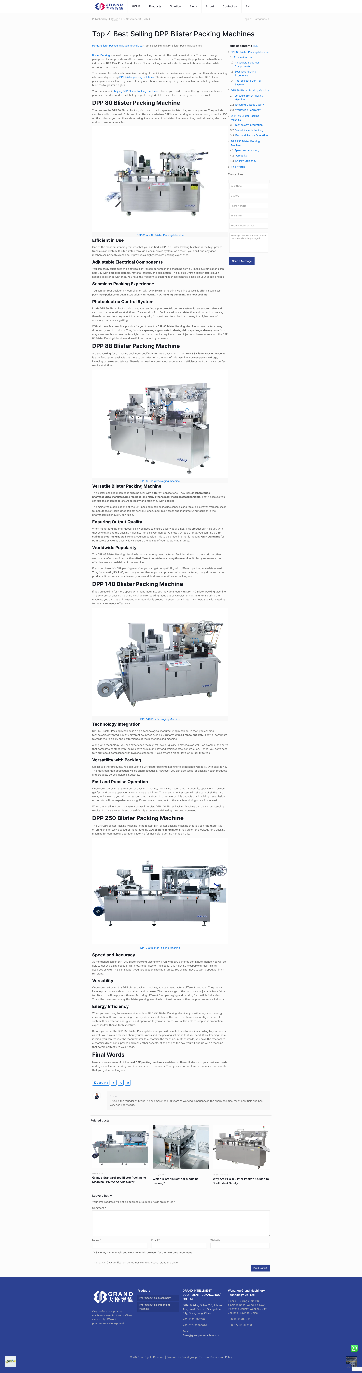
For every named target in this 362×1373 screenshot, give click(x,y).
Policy (228, 1357)
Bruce (114, 19)
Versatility (241, 155)
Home (95, 45)
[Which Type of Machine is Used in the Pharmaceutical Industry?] (8, 1361)
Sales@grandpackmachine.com (201, 1335)
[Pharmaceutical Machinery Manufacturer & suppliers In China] (109, 6)
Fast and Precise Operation (251, 135)
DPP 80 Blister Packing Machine (249, 52)
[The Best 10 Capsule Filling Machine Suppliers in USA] (354, 1361)
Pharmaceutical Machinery (155, 1297)
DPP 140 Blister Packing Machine (245, 117)
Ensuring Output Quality (249, 104)
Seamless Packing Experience (245, 73)
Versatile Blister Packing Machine (249, 97)
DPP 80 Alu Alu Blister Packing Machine (160, 235)
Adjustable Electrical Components (247, 64)
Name (96, 1240)
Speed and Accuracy (247, 150)
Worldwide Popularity (248, 109)
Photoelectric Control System (248, 82)
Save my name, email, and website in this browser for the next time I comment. (144, 1252)
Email (155, 1240)
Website (215, 1240)
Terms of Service (209, 1357)
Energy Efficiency (245, 160)
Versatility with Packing (249, 130)
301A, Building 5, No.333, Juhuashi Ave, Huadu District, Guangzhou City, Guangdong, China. (203, 1309)
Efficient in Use (243, 57)
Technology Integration (249, 124)
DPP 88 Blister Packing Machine (250, 90)
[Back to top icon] (348, 1367)
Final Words (238, 166)
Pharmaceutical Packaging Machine (155, 1306)
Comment (99, 1207)
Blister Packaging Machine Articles (121, 45)
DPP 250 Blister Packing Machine (245, 143)
